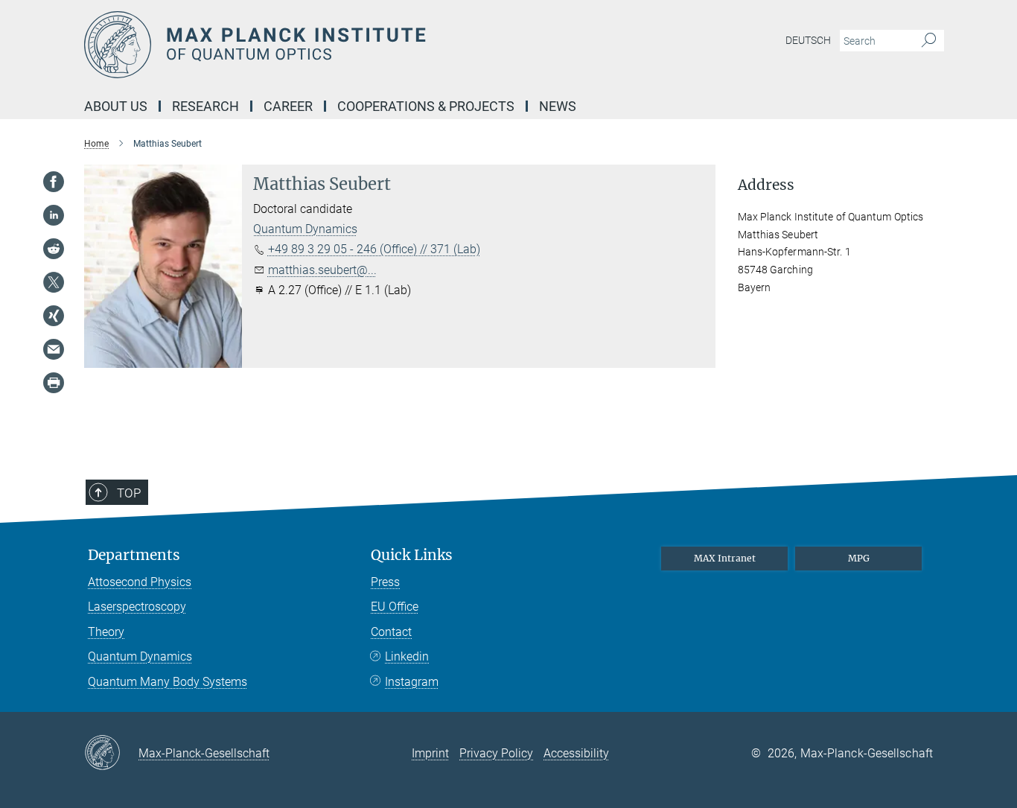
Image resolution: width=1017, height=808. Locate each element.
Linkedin (407, 656)
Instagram (412, 682)
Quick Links (412, 555)
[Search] (929, 41)
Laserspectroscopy (137, 606)
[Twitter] (53, 282)
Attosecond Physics (139, 582)
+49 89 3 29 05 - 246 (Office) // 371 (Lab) (374, 249)
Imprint (430, 753)
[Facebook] (53, 182)
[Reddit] (53, 249)
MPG (859, 558)
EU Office (394, 606)
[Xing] (53, 316)
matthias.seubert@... (322, 270)
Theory (106, 632)
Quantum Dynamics (305, 229)
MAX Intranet (725, 558)
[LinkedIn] (53, 215)
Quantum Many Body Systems (167, 682)
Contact (391, 632)
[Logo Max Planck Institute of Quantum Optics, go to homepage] (363, 44)
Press (385, 582)
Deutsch (808, 40)
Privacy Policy (496, 753)
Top (129, 493)
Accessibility (576, 753)
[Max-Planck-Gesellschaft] (111, 754)
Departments (134, 555)
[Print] (53, 383)
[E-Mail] (53, 349)
